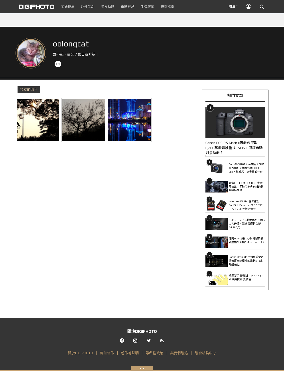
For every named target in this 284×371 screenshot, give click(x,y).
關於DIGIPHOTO (80, 353)
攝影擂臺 (167, 6)
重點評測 (127, 6)
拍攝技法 (67, 6)
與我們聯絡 (179, 353)
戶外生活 (87, 6)
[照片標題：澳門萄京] (129, 120)
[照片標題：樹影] (83, 120)
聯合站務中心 (205, 353)
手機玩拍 (147, 6)
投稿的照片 (29, 90)
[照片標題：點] (38, 120)
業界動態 (107, 6)
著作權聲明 (130, 353)
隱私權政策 (154, 353)
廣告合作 (107, 353)
